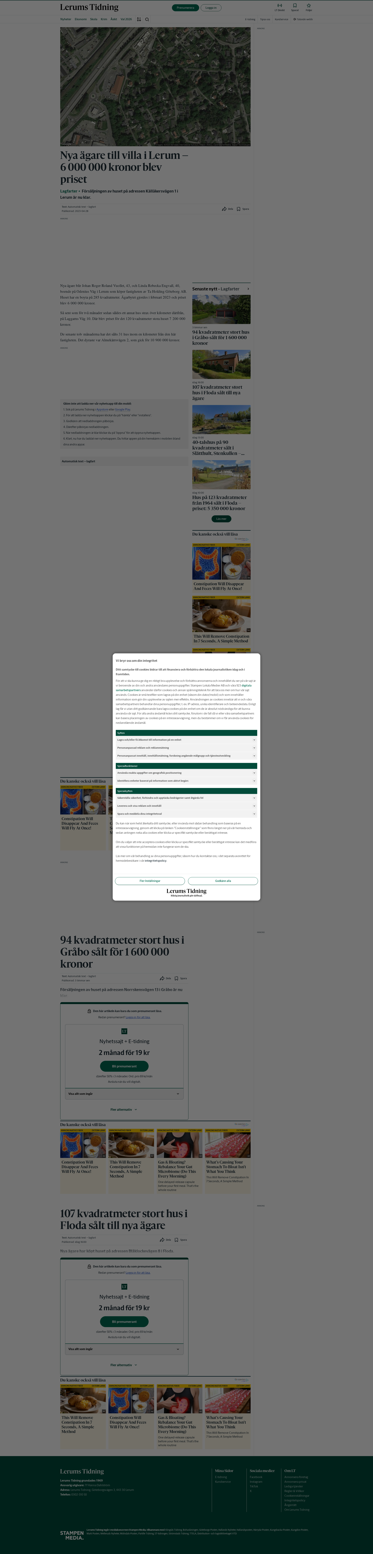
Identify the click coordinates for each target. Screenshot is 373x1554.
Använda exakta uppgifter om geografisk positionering (149, 772)
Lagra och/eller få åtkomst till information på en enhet (149, 739)
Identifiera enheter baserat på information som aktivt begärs (152, 780)
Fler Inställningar (150, 881)
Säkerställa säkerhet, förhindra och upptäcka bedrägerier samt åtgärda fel (160, 797)
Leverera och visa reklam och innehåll (139, 805)
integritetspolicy (155, 860)
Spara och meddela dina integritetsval (139, 813)
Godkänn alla (223, 881)
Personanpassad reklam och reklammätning (143, 747)
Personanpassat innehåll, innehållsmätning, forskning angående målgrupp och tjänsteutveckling (173, 755)
